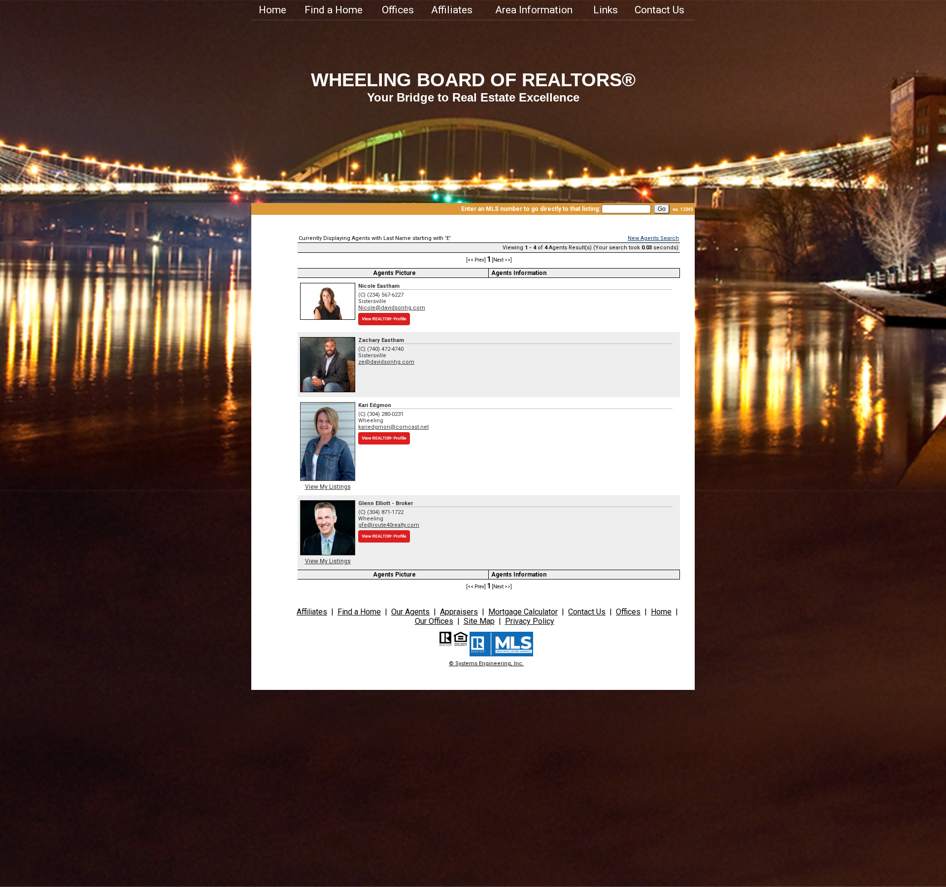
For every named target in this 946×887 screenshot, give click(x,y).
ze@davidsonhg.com (386, 362)
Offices (398, 10)
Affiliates (452, 10)
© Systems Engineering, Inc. (486, 663)
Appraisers (459, 611)
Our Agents (410, 611)
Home (272, 10)
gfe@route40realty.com (388, 525)
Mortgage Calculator (523, 611)
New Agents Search (653, 238)
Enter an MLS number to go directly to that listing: (530, 208)
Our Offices (434, 621)
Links (605, 10)
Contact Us (659, 10)
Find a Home (333, 10)
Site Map (479, 621)
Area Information (534, 10)
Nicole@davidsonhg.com (391, 308)
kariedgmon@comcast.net (393, 427)
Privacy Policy (529, 621)
